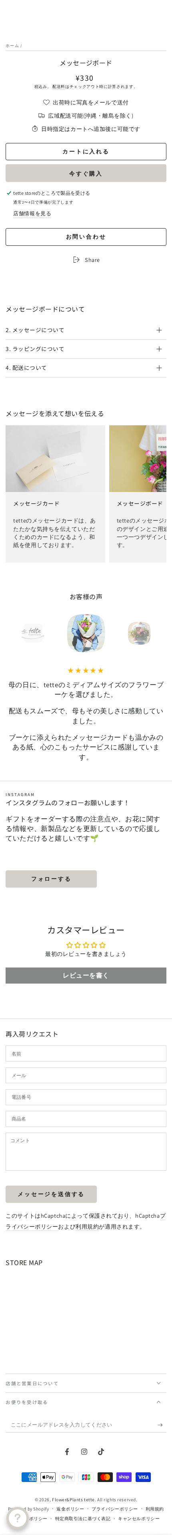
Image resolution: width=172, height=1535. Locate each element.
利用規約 (87, 1226)
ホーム (12, 45)
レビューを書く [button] (86, 975)
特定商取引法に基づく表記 (83, 1518)
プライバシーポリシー (115, 1509)
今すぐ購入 (86, 173)
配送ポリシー (33, 1518)
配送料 (58, 86)
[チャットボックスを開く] (17, 1518)
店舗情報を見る (32, 213)
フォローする (51, 878)
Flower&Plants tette (73, 1499)
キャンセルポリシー (139, 1518)
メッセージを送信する (51, 1194)
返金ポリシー (70, 1509)
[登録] (162, 1425)
